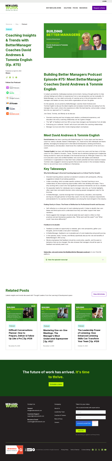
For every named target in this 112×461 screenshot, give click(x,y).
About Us (57, 408)
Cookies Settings (85, 449)
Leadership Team (60, 412)
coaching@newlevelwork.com (36, 421)
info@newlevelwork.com (34, 410)
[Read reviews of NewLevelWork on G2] (14, 449)
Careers (57, 422)
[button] (103, 1)
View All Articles (99, 294)
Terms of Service (74, 449)
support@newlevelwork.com (35, 416)
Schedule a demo (56, 384)
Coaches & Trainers (60, 415)
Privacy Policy (96, 434)
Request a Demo (99, 8)
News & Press (58, 419)
